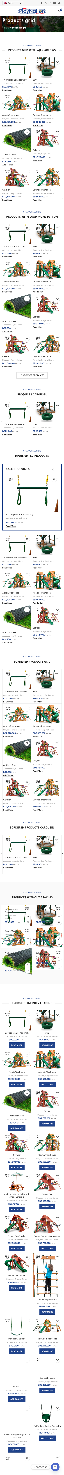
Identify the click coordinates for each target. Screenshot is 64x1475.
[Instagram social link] (50, 3)
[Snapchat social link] (59, 3)
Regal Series (46, 154)
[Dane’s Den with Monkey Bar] (47, 1224)
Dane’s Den (47, 1194)
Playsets (6, 119)
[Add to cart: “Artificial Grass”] (27, 965)
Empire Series (47, 119)
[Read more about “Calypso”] (59, 960)
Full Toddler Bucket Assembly (47, 1426)
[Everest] (16, 1370)
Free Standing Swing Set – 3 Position (17, 1427)
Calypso (36, 150)
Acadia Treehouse (10, 115)
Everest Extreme (47, 1378)
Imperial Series (17, 119)
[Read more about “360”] (59, 916)
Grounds (18, 158)
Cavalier (6, 190)
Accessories (7, 83)
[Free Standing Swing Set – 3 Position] (16, 1413)
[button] (52, 469)
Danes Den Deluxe (16, 1275)
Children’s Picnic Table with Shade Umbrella (17, 1195)
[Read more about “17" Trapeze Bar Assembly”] (27, 916)
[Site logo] (32, 10)
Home (5, 27)
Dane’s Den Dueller (17, 1236)
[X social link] (45, 3)
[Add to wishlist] (27, 61)
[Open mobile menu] (4, 11)
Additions (18, 83)
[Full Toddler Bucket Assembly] (47, 1413)
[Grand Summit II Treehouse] (47, 1455)
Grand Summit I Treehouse (17, 1468)
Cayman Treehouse (42, 190)
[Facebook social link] (41, 3)
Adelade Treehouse (42, 115)
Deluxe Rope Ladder (47, 1299)
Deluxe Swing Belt (16, 1339)
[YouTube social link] (54, 3)
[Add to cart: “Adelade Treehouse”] (59, 938)
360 (35, 80)
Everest (16, 1386)
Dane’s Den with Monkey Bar (47, 1236)
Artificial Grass (9, 154)
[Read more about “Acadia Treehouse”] (27, 938)
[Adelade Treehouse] (47, 103)
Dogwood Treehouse (47, 1339)
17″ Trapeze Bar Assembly (14, 80)
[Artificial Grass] (16, 140)
